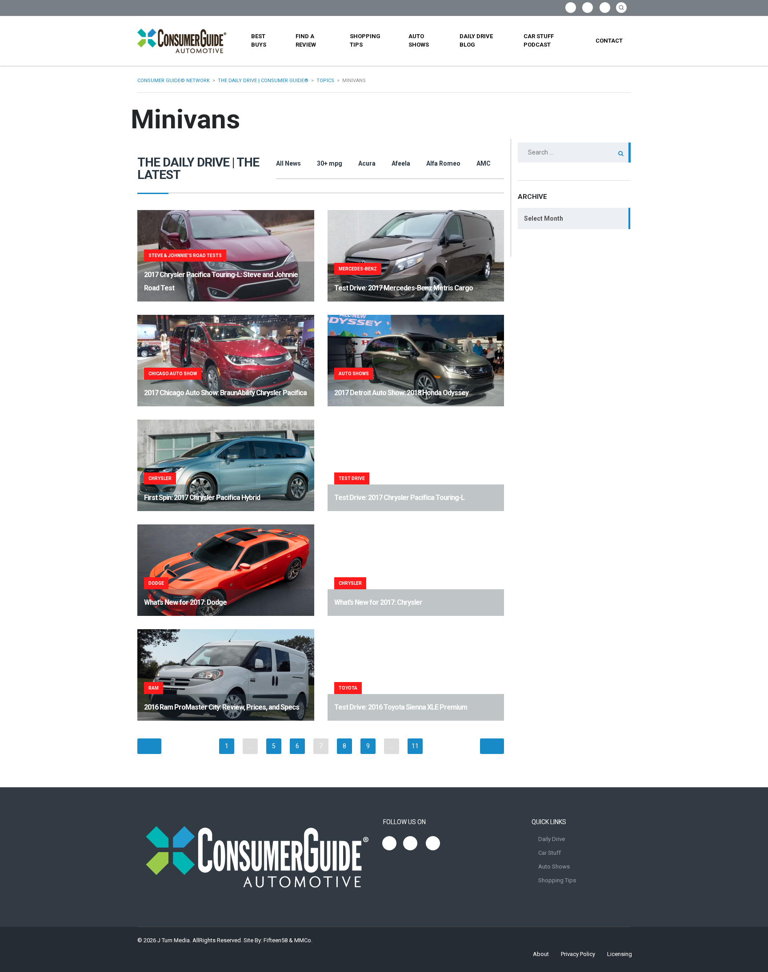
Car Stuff (549, 852)
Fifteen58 (276, 940)
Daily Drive (551, 839)
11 (415, 746)
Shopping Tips (365, 40)
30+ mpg (329, 163)
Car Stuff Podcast (539, 40)
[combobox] (574, 218)
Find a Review (306, 40)
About (541, 954)
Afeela (401, 163)
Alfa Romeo (443, 163)
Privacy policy (578, 954)
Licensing (619, 954)
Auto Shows (418, 40)
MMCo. (303, 940)
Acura (367, 163)
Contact (609, 40)
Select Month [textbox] (543, 218)
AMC (483, 163)
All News (288, 163)
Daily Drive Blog (476, 40)
